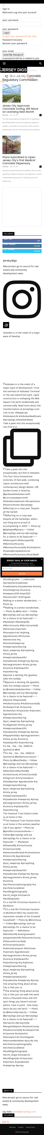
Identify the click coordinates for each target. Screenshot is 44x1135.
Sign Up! (22, 573)
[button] (22, 560)
